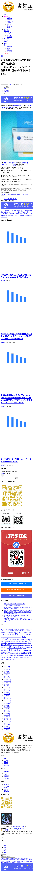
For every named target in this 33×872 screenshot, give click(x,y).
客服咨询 (6, 765)
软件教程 (6, 90)
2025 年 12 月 (7, 679)
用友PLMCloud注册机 (15, 641)
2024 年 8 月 (7, 705)
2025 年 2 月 (7, 695)
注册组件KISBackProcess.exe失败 (9, 194)
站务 (5, 45)
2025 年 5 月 (7, 690)
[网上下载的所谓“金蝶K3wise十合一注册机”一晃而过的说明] (17, 434)
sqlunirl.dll (3, 629)
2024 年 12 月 (7, 698)
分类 (5, 847)
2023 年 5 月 (7, 729)
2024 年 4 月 (7, 711)
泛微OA (9, 23)
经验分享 (9, 27)
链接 (13, 200)
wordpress (6, 630)
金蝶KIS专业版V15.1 (18, 105)
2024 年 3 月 (7, 713)
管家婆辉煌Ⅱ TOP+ (13, 859)
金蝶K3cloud (28, 645)
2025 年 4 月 (7, 692)
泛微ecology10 (26, 639)
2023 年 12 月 (7, 718)
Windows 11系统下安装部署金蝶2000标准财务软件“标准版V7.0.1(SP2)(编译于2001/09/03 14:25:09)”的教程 (16, 336)
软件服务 (9, 51)
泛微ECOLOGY (17, 637)
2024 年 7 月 (7, 707)
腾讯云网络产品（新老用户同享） (16, 589)
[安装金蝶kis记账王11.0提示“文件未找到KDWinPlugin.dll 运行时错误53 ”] (17, 250)
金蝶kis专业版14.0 (12, 861)
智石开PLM (18, 632)
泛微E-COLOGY (9, 634)
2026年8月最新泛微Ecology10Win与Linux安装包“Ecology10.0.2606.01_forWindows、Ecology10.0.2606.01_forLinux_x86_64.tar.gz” (16, 617)
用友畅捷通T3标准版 (22, 643)
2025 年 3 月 (7, 694)
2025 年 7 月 (7, 687)
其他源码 (9, 37)
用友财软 (9, 19)
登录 (2, 56)
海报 (9, 200)
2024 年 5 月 (7, 710)
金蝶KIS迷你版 (14, 658)
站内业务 (9, 50)
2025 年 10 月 (7, 682)
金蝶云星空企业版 (10, 659)
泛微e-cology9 (21, 634)
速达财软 (9, 26)
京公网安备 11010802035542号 (10, 830)
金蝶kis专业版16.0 (18, 650)
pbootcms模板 (21, 627)
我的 (5, 850)
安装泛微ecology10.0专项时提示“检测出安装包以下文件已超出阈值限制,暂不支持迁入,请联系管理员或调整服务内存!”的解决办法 (18, 612)
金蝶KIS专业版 (16, 647)
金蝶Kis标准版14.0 (22, 655)
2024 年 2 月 (7, 715)
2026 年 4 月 (7, 673)
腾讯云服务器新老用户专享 (16, 595)
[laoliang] (4, 84)
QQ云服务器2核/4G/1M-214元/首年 (16, 583)
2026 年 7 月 (7, 668)
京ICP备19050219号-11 (21, 828)
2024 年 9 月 (7, 703)
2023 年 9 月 (7, 723)
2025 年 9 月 (7, 684)
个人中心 (6, 758)
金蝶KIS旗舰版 (15, 653)
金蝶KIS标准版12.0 (11, 655)
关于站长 (9, 48)
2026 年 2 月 (7, 676)
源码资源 (6, 31)
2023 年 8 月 (7, 724)
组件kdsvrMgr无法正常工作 (18, 645)
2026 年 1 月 (7, 677)
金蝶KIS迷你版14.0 (26, 657)
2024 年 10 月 (7, 702)
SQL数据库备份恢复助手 (11, 629)
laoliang (10, 199)
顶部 (5, 852)
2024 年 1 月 (7, 716)
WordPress (9, 34)
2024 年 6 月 (7, 708)
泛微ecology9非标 (16, 639)
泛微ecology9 (15, 858)
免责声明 (9, 46)
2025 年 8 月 (7, 686)
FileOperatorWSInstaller (11, 627)
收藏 (6, 200)
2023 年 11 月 (7, 720)
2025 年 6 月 (7, 689)
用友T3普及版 (25, 641)
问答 (5, 849)
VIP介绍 (6, 760)
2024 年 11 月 (7, 700)
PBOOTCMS (10, 32)
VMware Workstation (21, 629)
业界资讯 (6, 41)
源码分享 (6, 787)
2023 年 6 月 (7, 728)
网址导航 (6, 763)
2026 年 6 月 (7, 669)
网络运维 (6, 38)
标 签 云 (6, 762)
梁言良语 (6, 40)
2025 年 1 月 (7, 697)
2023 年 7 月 (7, 726)
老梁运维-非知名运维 (18, 826)
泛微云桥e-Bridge (5, 641)
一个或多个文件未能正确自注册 (16, 630)
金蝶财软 (9, 18)
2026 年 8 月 (7, 666)
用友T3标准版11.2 (12, 643)
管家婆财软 (10, 21)
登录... (2, 473)
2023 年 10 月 (7, 721)
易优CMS (9, 35)
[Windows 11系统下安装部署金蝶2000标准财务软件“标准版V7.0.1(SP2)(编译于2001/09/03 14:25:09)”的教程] (17, 309)
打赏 (2, 200)
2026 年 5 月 (7, 671)
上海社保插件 (28, 630)
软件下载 (6, 786)
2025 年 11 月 (7, 681)
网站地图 (6, 778)
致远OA (9, 24)
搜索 (2, 476)
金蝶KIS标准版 (5, 862)
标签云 (5, 43)
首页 (5, 14)
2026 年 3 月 (7, 674)
